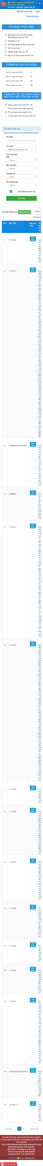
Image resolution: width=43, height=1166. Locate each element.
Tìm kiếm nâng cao (12, 128)
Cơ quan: (10, 146)
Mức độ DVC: (11, 165)
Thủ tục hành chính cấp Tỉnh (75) (20, 105)
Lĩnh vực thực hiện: (11, 155)
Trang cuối (34, 1128)
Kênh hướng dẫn (25, 11)
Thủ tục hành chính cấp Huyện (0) (20, 108)
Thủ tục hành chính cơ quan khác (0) (21, 115)
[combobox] (21, 149)
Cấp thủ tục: (11, 173)
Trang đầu (8, 1128)
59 (31, 81)
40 (31, 76)
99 (31, 85)
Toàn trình (33, 1070)
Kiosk (37, 11)
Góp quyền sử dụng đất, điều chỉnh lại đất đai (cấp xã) (40, 251)
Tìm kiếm (21, 198)
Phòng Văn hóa (32, 16)
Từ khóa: (9, 137)
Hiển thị (38, 211)
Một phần (33, 239)
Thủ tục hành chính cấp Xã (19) (19, 112)
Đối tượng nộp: (12, 182)
